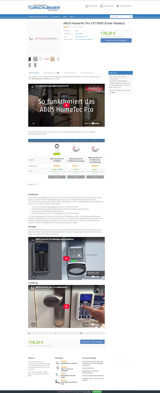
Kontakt (88, 390)
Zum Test (57, 177)
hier (113, 92)
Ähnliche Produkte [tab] (69, 73)
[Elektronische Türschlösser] (44, 7)
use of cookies (87, 391)
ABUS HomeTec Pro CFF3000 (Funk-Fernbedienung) (95, 160)
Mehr (72, 17)
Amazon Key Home (88, 368)
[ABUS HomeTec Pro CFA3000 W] (57, 147)
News (65, 17)
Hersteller (55, 17)
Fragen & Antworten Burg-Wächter (93, 376)
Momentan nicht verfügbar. (116, 40)
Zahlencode (79, 33)
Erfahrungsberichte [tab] (50, 73)
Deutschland (105, 390)
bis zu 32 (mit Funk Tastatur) (84, 39)
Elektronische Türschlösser (38, 17)
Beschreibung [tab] (34, 73)
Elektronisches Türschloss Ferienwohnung (90, 372)
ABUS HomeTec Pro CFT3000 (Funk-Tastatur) (76, 160)
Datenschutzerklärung (117, 390)
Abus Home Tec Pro (81, 36)
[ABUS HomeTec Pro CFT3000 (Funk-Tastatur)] (43, 38)
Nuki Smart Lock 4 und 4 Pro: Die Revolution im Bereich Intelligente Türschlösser (92, 363)
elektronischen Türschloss (41, 79)
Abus (77, 31)
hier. (46, 372)
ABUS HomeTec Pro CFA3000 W (57, 160)
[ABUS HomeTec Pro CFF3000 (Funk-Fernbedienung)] (95, 149)
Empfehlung (96, 390)
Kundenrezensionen (88, 73)
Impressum (128, 390)
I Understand (97, 391)
